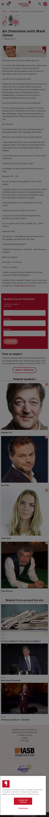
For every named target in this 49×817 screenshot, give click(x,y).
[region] (23, 795)
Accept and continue (23, 801)
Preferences (23, 808)
